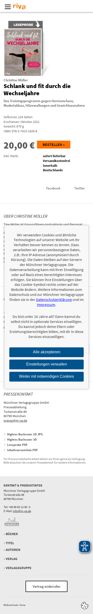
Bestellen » (54, 144)
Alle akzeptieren (46, 352)
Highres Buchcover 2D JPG (25, 434)
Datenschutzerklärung (54, 299)
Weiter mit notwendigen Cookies (46, 376)
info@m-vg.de (22, 511)
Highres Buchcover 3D (22, 439)
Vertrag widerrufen (46, 586)
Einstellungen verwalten (46, 364)
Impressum (46, 304)
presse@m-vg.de (15, 420)
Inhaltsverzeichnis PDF (22, 450)
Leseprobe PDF (17, 445)
